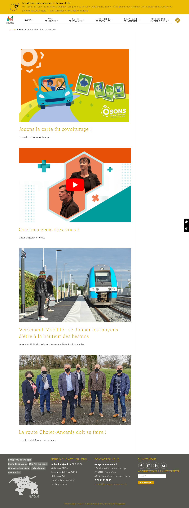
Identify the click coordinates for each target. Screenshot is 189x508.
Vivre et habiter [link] (50, 20)
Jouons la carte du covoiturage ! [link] (55, 129)
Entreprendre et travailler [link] (103, 20)
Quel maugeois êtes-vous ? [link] (49, 230)
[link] (94, 7)
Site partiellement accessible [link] (114, 504)
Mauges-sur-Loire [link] (38, 464)
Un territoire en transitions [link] (158, 20)
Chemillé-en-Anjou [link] (17, 464)
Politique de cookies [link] (85, 504)
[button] (141, 465)
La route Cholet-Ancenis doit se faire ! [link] (63, 432)
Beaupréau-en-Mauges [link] (19, 459)
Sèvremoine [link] (14, 472)
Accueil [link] (13, 29)
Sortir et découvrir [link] (76, 20)
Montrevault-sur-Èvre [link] (18, 468)
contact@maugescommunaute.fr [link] (110, 484)
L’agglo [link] (28, 20)
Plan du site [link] (98, 504)
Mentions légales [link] (70, 504)
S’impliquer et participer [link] (130, 20)
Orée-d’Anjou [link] (38, 468)
